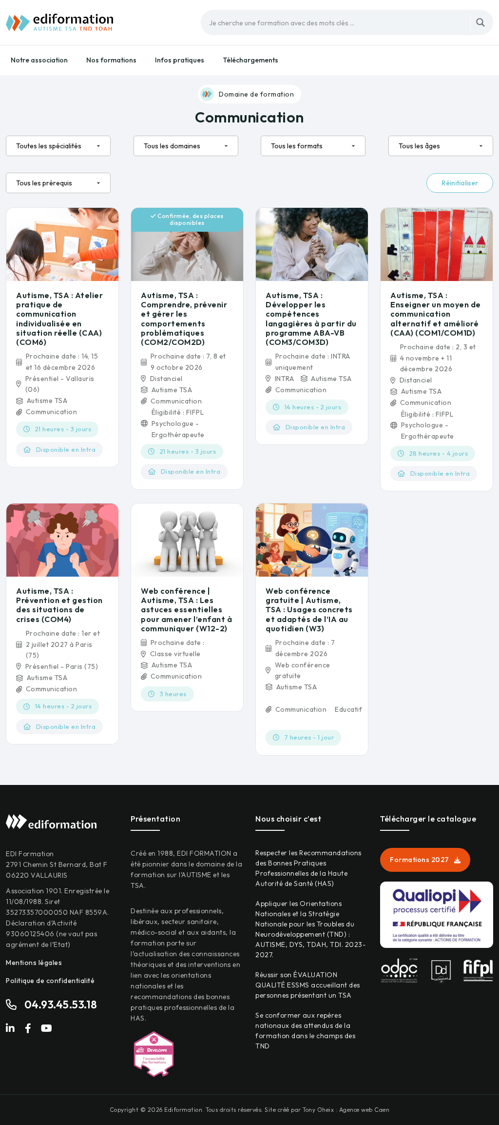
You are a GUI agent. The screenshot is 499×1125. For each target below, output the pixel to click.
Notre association (39, 60)
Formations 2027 (419, 859)
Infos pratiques (179, 60)
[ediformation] (59, 21)
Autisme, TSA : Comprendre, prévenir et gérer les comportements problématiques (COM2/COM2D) (184, 318)
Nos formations (111, 60)
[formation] (62, 243)
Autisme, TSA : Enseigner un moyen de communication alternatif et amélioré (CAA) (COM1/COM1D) (435, 314)
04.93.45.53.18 (60, 1004)
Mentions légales (34, 962)
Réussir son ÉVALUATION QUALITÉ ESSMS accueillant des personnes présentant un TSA (307, 985)
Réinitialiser (459, 183)
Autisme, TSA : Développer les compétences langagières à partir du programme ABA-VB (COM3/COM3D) (311, 318)
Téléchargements (250, 60)
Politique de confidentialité (50, 980)
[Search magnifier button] (480, 22)
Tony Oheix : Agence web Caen (346, 1109)
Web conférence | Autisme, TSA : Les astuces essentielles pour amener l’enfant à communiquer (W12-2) (186, 609)
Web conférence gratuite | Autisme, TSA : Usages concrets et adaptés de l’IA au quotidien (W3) (309, 609)
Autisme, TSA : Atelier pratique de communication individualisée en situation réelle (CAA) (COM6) (59, 318)
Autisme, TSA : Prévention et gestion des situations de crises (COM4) (59, 605)
